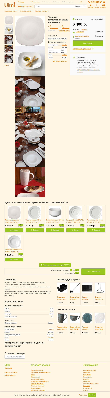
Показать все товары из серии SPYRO (56, 265)
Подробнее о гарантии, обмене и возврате (88, 71)
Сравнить (46, 2)
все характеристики (60, 61)
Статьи (85, 390)
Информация (35, 2)
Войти (97, 7)
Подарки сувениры (37, 386)
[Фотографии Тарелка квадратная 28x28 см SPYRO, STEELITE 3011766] (30, 31)
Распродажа (87, 377)
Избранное (56, 2)
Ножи (33, 374)
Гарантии (86, 372)
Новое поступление (38, 390)
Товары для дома (37, 383)
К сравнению (54, 26)
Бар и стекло (35, 377)
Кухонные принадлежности (40, 372)
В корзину (87, 43)
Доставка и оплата (89, 370)
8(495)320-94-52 (98, 1)
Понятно (92, 395)
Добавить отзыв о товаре (14, 357)
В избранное (65, 26)
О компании (87, 388)
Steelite (64, 45)
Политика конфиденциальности (91, 382)
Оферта (86, 379)
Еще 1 (7, 65)
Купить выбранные (93, 271)
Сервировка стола (37, 379)
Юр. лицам (87, 374)
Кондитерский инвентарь (40, 381)
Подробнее (83, 395)
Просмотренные (68, 2)
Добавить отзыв (64, 30)
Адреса (90, 7)
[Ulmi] (10, 4)
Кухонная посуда (37, 370)
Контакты (86, 386)
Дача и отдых (35, 388)
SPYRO (64, 55)
